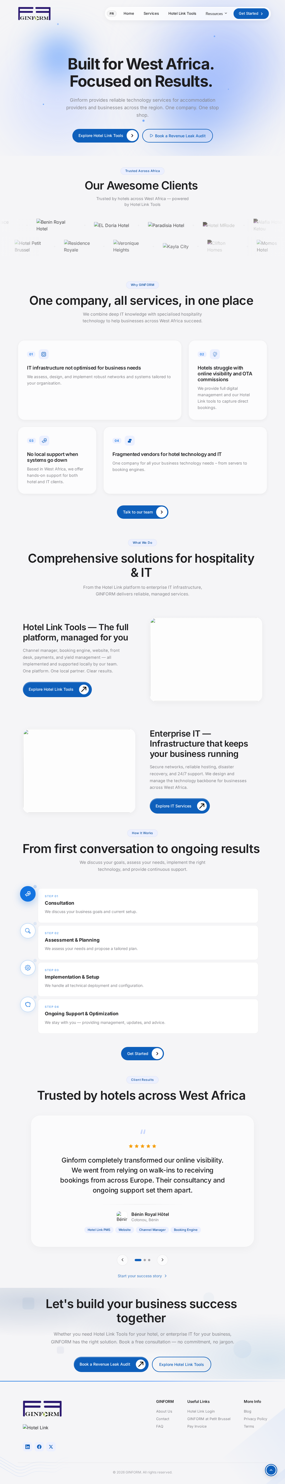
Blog (247, 1411)
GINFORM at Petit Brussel (208, 1419)
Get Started (248, 13)
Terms (249, 1426)
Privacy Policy (255, 1419)
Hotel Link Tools (182, 13)
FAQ (159, 1426)
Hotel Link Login (201, 1411)
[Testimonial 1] (138, 1260)
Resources (214, 14)
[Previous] (122, 1260)
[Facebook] (39, 1446)
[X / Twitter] (51, 1446)
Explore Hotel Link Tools (181, 1364)
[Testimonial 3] (149, 1260)
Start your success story (140, 1276)
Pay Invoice (197, 1426)
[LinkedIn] (27, 1446)
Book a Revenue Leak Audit (180, 135)
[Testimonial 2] (145, 1260)
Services (151, 13)
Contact (162, 1419)
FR (112, 13)
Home (129, 13)
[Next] (162, 1260)
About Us (164, 1411)
